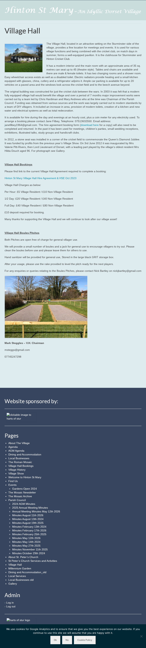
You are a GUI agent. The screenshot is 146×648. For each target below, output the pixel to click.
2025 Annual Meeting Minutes (30, 507)
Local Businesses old (21, 579)
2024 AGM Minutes (23, 503)
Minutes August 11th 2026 (27, 515)
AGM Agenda (16, 450)
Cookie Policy (84, 640)
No (67, 640)
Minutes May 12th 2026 (26, 538)
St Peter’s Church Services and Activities (32, 560)
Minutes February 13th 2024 (29, 526)
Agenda (13, 446)
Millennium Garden (19, 568)
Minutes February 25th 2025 (29, 534)
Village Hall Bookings (20, 465)
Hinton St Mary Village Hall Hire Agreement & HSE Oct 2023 (40, 178)
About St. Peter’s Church (23, 557)
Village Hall (15, 564)
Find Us (13, 481)
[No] (141, 636)
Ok (55, 640)
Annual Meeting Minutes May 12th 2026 (36, 511)
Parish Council (17, 500)
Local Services (17, 576)
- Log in (9, 602)
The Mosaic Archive (20, 496)
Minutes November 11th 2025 (30, 549)
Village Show (16, 473)
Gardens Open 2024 (24, 488)
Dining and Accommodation (24, 454)
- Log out (10, 606)
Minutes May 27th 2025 (26, 545)
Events (12, 484)
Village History (16, 469)
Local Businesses (18, 458)
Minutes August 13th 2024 (28, 519)
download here (90, 124)
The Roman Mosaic (20, 462)
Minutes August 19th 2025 (28, 522)
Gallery (12, 583)
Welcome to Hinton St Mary (24, 477)
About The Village (19, 443)
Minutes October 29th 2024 (28, 553)
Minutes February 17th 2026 (29, 530)
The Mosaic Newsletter (22, 492)
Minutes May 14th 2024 (26, 541)
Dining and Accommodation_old (27, 572)
